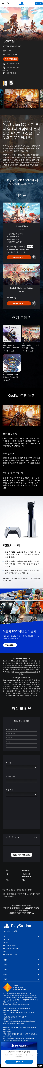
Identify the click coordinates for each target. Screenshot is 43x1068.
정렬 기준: (9, 790)
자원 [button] (5, 974)
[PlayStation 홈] (21, 3)
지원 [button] (5, 969)
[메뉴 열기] (2, 3)
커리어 (5, 942)
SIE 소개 (6, 939)
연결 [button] (5, 979)
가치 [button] (5, 965)
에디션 (8, 763)
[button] (21, 855)
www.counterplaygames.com (18, 695)
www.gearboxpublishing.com (25, 672)
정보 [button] (5, 936)
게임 (8, 931)
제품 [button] (5, 960)
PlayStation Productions (11, 948)
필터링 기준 (10, 776)
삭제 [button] (35, 837)
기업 (4, 951)
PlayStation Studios (9, 945)
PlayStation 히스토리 (10, 954)
